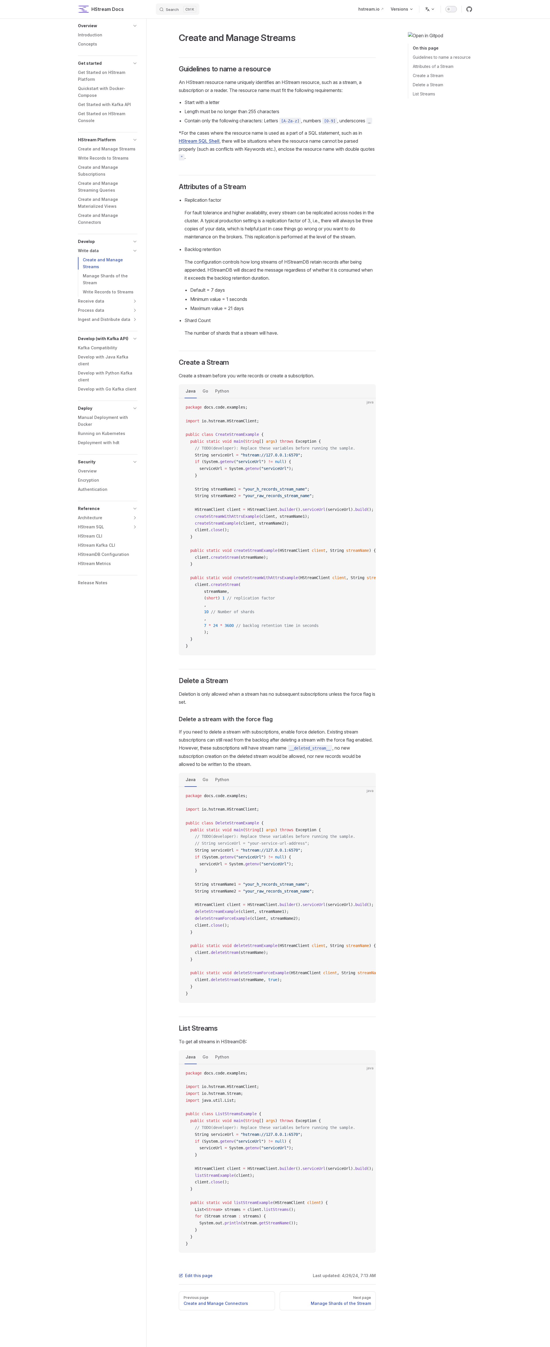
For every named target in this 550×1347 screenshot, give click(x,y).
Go (205, 391)
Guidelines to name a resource (442, 57)
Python (222, 391)
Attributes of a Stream (433, 66)
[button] (108, 25)
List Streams (424, 93)
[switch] (451, 9)
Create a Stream (428, 75)
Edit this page (199, 1275)
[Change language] (430, 9)
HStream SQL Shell (199, 141)
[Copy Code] (366, 407)
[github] (469, 9)
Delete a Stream (428, 84)
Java (191, 391)
